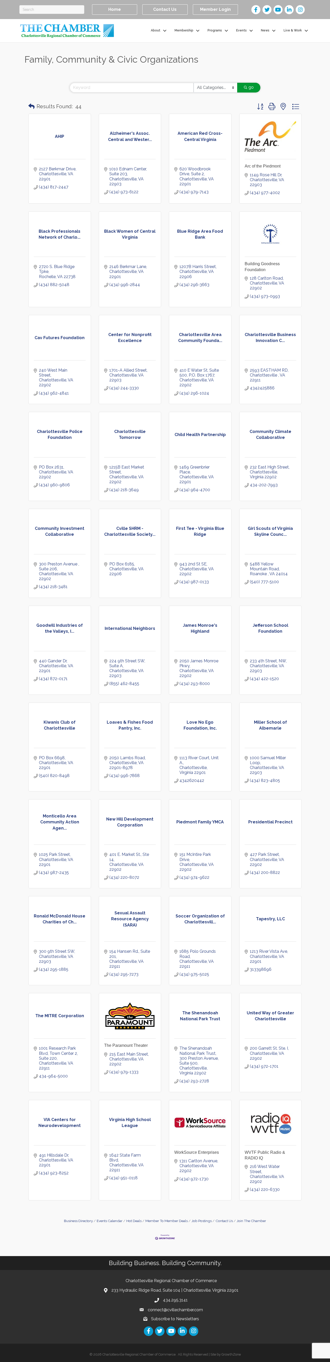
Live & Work (293, 30)
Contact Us (224, 1221)
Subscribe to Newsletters (175, 1318)
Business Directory (78, 1221)
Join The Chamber (251, 1221)
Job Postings (202, 1221)
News (265, 30)
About (155, 30)
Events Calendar (109, 1221)
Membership (184, 30)
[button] (31, 106)
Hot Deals (134, 1221)
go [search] (251, 87)
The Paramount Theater (126, 1045)
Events (241, 30)
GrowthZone (231, 1354)
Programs (215, 30)
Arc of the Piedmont (262, 166)
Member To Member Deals (166, 1221)
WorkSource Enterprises (196, 1152)
